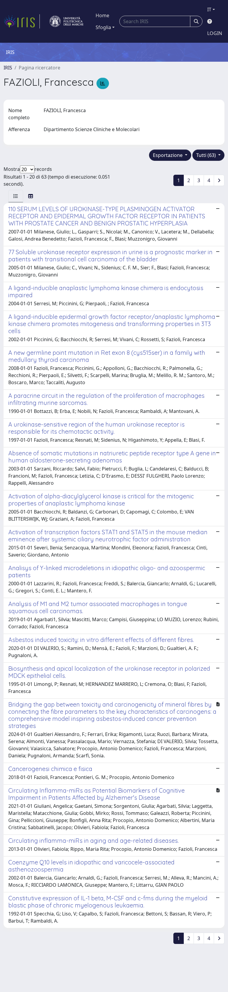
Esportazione (168, 155)
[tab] (15, 196)
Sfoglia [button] (103, 27)
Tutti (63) (206, 155)
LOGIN (214, 33)
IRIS (8, 67)
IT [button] (209, 9)
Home (102, 15)
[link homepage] (22, 21)
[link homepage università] (66, 21)
